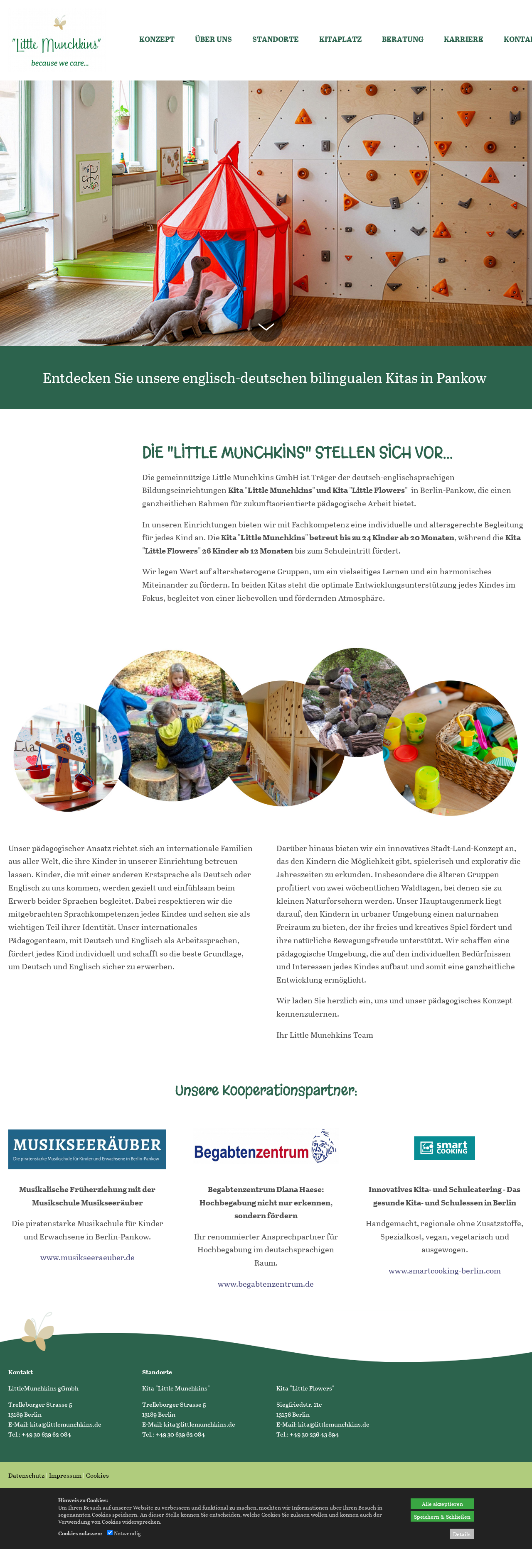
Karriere (463, 39)
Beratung (403, 39)
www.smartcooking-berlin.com (445, 1270)
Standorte (275, 39)
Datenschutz (26, 1475)
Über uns (213, 39)
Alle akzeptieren (442, 1504)
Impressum (65, 1475)
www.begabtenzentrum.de (266, 1283)
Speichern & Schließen (442, 1516)
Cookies (97, 1475)
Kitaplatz (340, 39)
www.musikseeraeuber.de (87, 1257)
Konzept (157, 39)
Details (461, 1534)
